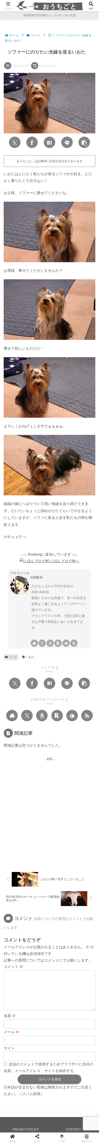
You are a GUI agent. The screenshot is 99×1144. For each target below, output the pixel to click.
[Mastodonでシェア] (24, 967)
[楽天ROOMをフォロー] (58, 643)
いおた (30, 657)
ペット (13, 657)
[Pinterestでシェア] (39, 981)
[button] (84, 142)
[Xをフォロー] (42, 643)
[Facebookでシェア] (32, 142)
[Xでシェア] (14, 142)
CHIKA (37, 577)
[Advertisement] (49, 812)
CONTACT (73, 1129)
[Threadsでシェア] (75, 967)
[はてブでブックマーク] (49, 142)
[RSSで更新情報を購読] (74, 643)
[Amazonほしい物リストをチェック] (50, 643)
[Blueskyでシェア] (37, 967)
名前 (10, 1016)
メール (11, 1032)
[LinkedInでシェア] (59, 981)
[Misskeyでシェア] (49, 967)
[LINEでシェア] (67, 142)
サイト (9, 1048)
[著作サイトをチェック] (34, 643)
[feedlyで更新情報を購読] (66, 643)
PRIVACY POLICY (26, 1129)
